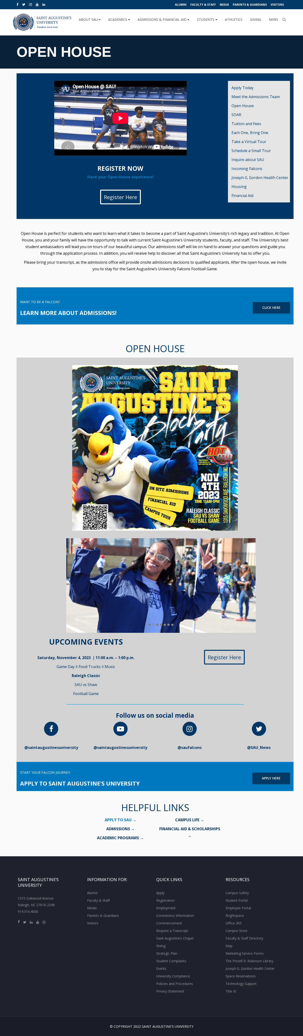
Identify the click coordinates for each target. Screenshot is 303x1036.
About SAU (89, 19)
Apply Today (243, 87)
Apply (160, 893)
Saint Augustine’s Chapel (174, 938)
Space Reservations (241, 976)
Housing (239, 186)
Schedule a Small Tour (251, 150)
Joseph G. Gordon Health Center (260, 177)
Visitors (277, 5)
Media (224, 5)
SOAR (236, 114)
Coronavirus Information (175, 915)
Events (161, 968)
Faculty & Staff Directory (244, 938)
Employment (166, 908)
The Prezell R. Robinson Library (249, 961)
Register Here (120, 197)
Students (206, 19)
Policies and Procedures (174, 983)
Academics (118, 19)
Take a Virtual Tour (249, 141)
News (273, 19)
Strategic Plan (166, 953)
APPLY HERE (271, 778)
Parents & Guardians (250, 5)
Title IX (231, 991)
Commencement (169, 923)
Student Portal (237, 900)
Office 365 (233, 923)
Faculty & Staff (203, 5)
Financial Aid (242, 195)
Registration (165, 900)
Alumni (181, 5)
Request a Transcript (172, 930)
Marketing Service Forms (245, 953)
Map (229, 946)
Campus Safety (237, 893)
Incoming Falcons (247, 168)
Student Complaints (171, 961)
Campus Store (236, 930)
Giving (255, 19)
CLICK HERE (271, 307)
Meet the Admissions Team (256, 96)
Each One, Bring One (250, 132)
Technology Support (241, 983)
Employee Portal (238, 908)
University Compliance (173, 976)
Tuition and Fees (246, 123)
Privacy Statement (170, 991)
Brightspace (235, 915)
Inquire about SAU (248, 159)
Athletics (233, 19)
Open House (243, 105)
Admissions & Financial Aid (162, 19)
